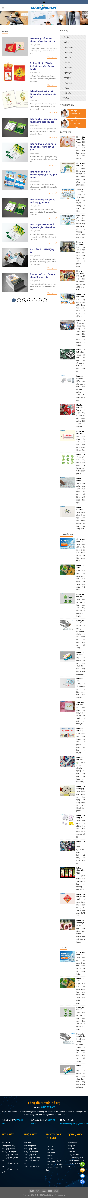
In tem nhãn (68, 83)
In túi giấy (67, 93)
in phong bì (50, 1155)
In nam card (68, 68)
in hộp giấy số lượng (32, 1157)
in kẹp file (71, 1146)
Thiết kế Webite (43, 1195)
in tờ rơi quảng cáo (75, 1157)
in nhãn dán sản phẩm (76, 1160)
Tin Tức (66, 98)
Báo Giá (66, 37)
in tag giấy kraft (74, 1154)
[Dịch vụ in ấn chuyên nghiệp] (44, 7)
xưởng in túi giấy (8, 1146)
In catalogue (68, 47)
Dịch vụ (66, 42)
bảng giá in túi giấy (9, 1151)
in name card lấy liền (54, 1161)
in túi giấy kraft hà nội (10, 1154)
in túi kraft (6, 1143)
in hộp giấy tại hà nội (32, 1166)
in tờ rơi (71, 1149)
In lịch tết (67, 62)
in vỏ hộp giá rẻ (30, 1146)
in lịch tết (71, 1151)
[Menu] (3, 7)
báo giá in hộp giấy (31, 1151)
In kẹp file (67, 57)
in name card (51, 1152)
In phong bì (68, 73)
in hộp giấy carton (31, 1154)
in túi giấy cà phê (8, 1149)
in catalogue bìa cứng (54, 1164)
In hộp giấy (68, 52)
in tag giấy (50, 1149)
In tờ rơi (66, 88)
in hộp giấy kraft (30, 1149)
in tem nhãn (72, 1143)
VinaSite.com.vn (58, 1195)
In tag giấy (67, 78)
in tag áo (49, 1146)
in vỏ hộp (27, 1143)
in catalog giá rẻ (52, 1158)
